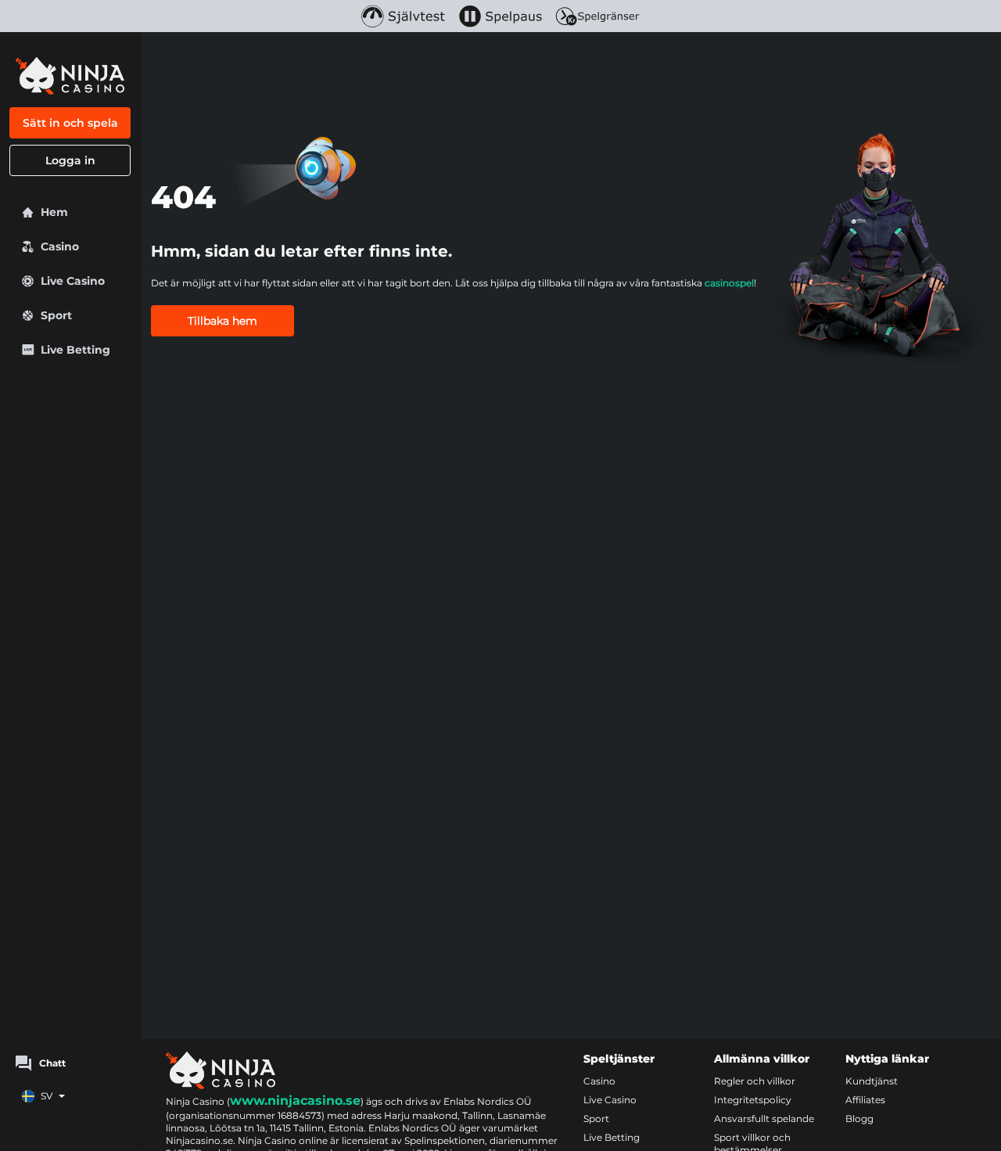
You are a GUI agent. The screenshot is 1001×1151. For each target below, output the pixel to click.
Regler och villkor (754, 1081)
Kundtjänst (871, 1081)
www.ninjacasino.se (295, 1100)
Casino (599, 1081)
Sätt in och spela (70, 123)
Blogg (859, 1118)
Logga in (70, 160)
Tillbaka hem (222, 321)
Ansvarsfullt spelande (764, 1118)
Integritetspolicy (752, 1100)
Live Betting (611, 1137)
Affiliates (865, 1100)
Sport (596, 1118)
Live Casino (610, 1100)
